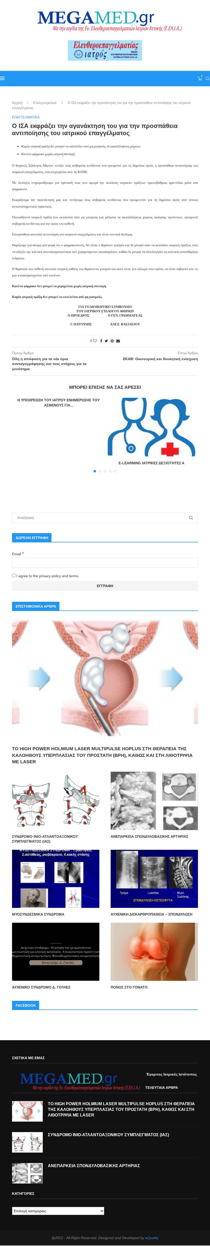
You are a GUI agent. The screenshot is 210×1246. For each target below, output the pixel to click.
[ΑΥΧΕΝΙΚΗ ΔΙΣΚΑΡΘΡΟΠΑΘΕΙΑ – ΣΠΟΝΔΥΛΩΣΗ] (154, 879)
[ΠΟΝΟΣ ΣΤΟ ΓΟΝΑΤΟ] (154, 952)
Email (18, 554)
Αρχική (17, 103)
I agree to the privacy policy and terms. (47, 576)
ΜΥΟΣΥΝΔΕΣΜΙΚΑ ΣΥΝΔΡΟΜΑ (38, 914)
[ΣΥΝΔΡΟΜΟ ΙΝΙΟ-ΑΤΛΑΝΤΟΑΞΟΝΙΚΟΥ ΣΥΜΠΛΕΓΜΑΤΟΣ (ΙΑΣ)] (55, 801)
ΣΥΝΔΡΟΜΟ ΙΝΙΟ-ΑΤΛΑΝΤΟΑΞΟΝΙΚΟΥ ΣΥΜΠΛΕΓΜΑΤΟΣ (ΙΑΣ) (45, 839)
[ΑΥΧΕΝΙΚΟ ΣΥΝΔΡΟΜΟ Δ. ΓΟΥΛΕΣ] (55, 952)
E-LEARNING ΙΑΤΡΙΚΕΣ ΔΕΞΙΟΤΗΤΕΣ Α (151, 463)
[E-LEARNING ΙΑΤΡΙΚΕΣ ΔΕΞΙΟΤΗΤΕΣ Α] (151, 427)
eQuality (152, 1238)
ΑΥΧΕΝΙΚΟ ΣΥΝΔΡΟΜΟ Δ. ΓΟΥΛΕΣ (41, 987)
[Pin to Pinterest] (112, 341)
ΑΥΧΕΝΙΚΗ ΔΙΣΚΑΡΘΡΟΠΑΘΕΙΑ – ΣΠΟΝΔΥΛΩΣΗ (151, 914)
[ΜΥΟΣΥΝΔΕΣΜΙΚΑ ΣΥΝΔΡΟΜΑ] (55, 879)
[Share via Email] (118, 341)
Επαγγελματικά (45, 103)
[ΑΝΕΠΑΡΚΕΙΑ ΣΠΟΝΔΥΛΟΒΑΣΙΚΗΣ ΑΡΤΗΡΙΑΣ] (154, 801)
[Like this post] (95, 341)
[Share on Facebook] (101, 341)
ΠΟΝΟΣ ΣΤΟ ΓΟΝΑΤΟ (129, 987)
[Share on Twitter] (106, 341)
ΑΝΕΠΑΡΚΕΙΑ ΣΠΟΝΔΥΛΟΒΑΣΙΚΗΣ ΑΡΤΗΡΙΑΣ (149, 836)
